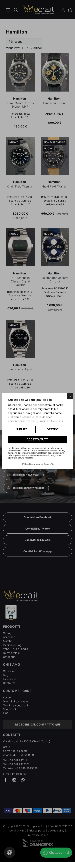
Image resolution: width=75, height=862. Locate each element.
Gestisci (53, 429)
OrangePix (49, 464)
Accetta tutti (38, 439)
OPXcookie (26, 464)
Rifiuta (21, 429)
